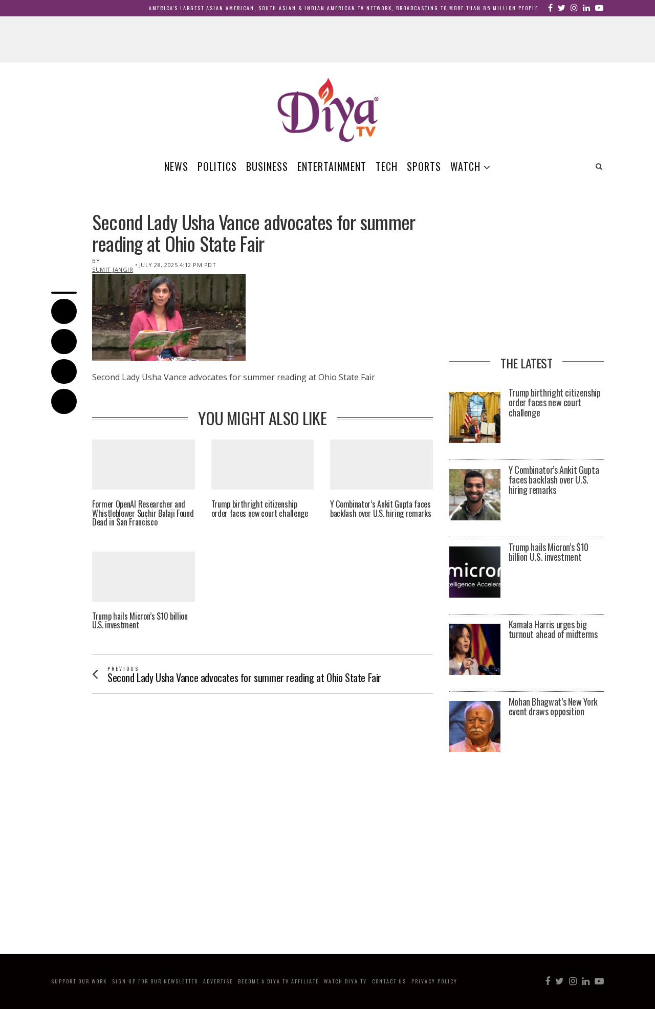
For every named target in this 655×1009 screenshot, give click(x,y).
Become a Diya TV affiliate (278, 981)
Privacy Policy (434, 981)
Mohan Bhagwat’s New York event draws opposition (553, 707)
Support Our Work (79, 981)
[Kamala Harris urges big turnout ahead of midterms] (474, 649)
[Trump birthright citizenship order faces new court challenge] (474, 417)
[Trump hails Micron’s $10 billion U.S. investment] (474, 572)
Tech (387, 166)
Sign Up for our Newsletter (155, 981)
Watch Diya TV (345, 981)
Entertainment (331, 166)
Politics (217, 166)
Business (267, 166)
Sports (424, 166)
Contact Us (389, 981)
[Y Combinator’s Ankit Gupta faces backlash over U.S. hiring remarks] (474, 494)
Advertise (218, 981)
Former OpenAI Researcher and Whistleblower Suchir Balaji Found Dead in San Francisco (142, 513)
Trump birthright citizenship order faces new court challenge (259, 509)
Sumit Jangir (112, 269)
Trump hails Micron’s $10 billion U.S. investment (140, 621)
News (176, 166)
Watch (465, 166)
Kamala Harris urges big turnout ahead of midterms (553, 630)
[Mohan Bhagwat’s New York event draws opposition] (474, 726)
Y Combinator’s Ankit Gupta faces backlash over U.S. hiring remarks (380, 509)
